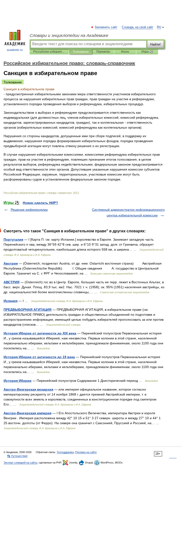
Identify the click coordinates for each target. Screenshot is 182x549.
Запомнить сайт (106, 27)
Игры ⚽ (147, 51)
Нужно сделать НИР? (40, 203)
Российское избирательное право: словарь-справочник (49, 51)
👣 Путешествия (17, 455)
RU (159, 27)
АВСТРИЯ (11, 282)
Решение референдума (29, 210)
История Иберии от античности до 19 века (39, 357)
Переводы (103, 51)
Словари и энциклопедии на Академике (69, 35)
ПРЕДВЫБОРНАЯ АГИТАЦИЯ (27, 309)
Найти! (155, 44)
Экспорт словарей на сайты (20, 462)
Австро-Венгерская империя (27, 413)
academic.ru (15, 50)
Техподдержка (65, 452)
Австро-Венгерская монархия (28, 389)
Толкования (80, 51)
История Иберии (18, 380)
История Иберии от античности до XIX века (40, 333)
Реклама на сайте (86, 452)
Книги (125, 51)
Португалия (13, 239)
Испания (11, 301)
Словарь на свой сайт (137, 27)
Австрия (11, 263)
